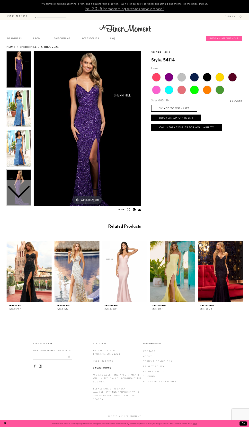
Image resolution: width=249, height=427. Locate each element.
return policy (153, 371)
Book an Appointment (176, 117)
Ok (243, 423)
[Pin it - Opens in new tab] (134, 210)
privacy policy (154, 366)
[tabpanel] (87, 128)
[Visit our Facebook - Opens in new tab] (34, 366)
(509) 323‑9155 (103, 361)
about (147, 356)
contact (149, 351)
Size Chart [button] (236, 100)
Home (11, 47)
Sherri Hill (28, 47)
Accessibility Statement (160, 381)
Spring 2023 (50, 47)
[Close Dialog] (5, 423)
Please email (102, 389)
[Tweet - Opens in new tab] (128, 210)
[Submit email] (68, 356)
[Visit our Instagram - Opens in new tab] (40, 366)
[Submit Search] (34, 15)
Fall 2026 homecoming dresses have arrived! (124, 8)
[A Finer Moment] (125, 28)
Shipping (149, 376)
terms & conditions (157, 361)
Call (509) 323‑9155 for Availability (186, 127)
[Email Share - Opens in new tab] (139, 209)
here (195, 423)
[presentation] (29, 271)
